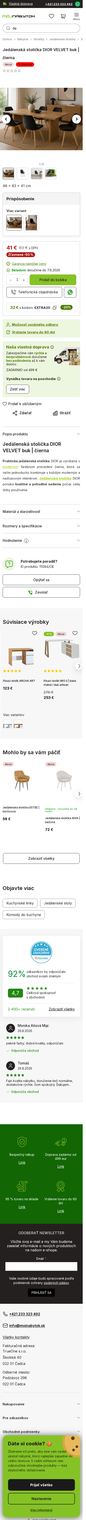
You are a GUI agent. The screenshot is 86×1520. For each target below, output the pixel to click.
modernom (10, 467)
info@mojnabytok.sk (27, 1325)
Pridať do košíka (53, 280)
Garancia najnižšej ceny (29, 264)
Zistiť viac (17, 389)
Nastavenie (41, 1498)
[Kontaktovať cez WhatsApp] (77, 3)
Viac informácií (41, 1510)
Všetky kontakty (16, 1337)
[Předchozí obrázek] (6, 119)
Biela (7, 724)
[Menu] (76, 16)
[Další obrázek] (76, 119)
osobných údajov (56, 1283)
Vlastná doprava (21, 4)
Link (22, 1162)
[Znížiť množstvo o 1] (11, 280)
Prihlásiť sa (41, 1292)
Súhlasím (41, 1485)
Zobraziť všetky (41, 858)
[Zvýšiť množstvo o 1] (24, 280)
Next (78, 666)
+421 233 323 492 (59, 4)
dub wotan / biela (18, 724)
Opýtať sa (41, 580)
